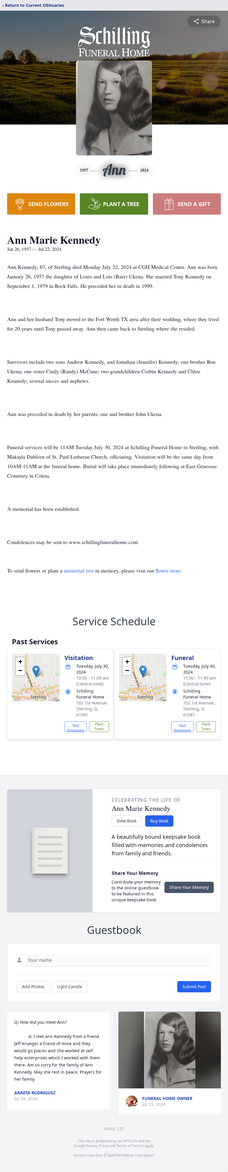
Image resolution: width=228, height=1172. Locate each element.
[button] (36, 671)
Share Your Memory (189, 887)
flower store (168, 570)
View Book (127, 821)
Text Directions (75, 727)
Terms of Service (130, 1145)
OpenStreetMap (120, 1155)
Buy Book (159, 821)
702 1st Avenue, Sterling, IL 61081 (92, 708)
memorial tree (79, 570)
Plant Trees (99, 726)
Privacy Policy (97, 1145)
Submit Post (194, 986)
